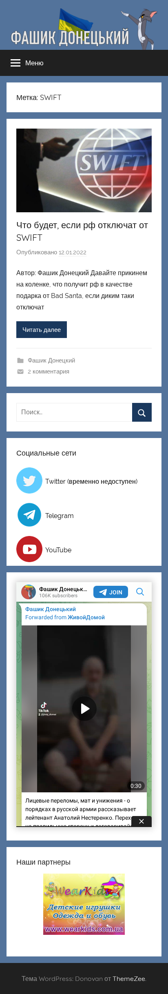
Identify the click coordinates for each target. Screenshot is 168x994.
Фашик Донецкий (51, 360)
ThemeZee (129, 978)
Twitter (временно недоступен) (91, 481)
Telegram (59, 516)
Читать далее (41, 330)
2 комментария (48, 371)
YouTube (58, 550)
